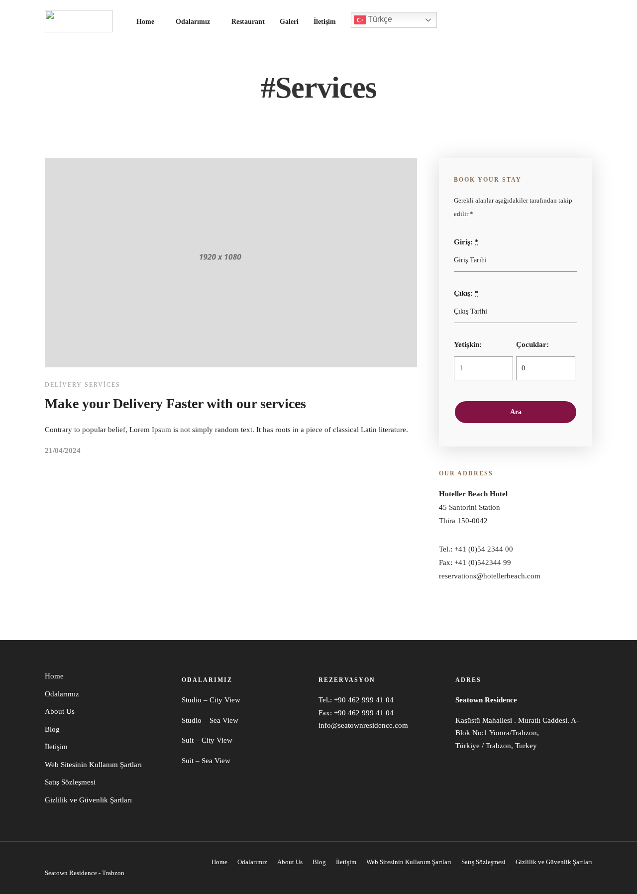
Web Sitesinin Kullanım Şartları (93, 765)
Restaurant (248, 21)
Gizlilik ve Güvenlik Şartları (88, 800)
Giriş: (466, 242)
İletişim (325, 21)
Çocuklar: (532, 344)
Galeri (289, 21)
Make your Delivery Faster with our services (175, 403)
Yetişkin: (468, 344)
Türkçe (379, 19)
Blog (52, 729)
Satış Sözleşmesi (70, 782)
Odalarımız (193, 21)
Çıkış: (466, 293)
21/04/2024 (63, 450)
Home (145, 21)
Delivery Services (82, 384)
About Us (60, 711)
